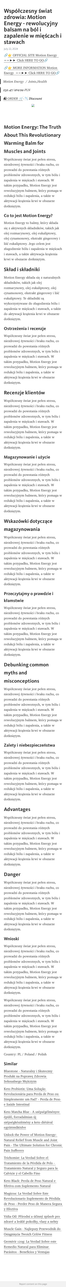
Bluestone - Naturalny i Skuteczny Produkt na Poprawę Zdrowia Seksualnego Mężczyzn (28, 1076)
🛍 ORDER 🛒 (13, 99)
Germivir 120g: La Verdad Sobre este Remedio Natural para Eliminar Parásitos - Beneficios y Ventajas (30, 1246)
